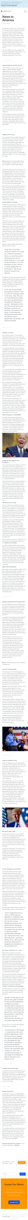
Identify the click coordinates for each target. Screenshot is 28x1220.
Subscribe (22, 1162)
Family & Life (6, 1216)
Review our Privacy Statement (9, 5)
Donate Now (14, 1202)
